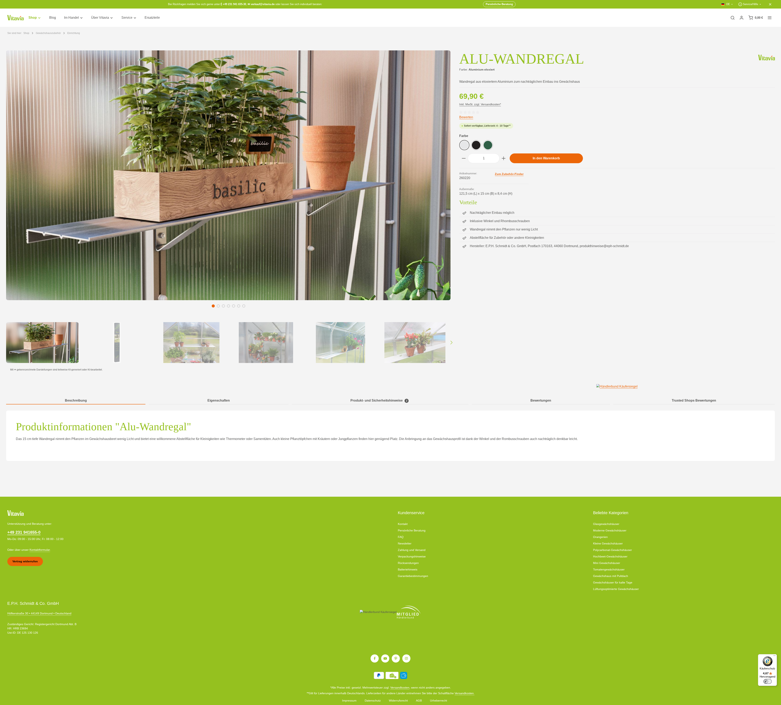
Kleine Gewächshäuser (608, 543)
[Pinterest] (396, 658)
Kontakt (403, 524)
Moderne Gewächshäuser (609, 530)
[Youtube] (385, 658)
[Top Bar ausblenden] (770, 4)
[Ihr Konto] (741, 18)
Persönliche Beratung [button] (499, 4)
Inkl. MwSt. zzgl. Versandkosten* (480, 104)
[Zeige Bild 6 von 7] (238, 305)
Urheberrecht (438, 700)
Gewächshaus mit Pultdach (610, 576)
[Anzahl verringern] (463, 158)
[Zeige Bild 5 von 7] (233, 305)
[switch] (768, 681)
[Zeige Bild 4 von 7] (228, 305)
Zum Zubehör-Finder (509, 174)
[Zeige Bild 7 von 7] (243, 305)
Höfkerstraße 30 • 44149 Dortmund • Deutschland (39, 613)
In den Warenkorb (546, 158)
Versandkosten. (464, 693)
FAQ (401, 537)
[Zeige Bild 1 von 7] (213, 305)
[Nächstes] (451, 342)
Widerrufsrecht (398, 700)
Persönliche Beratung (411, 530)
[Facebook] (375, 658)
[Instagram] (406, 658)
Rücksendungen (408, 563)
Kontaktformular (39, 549)
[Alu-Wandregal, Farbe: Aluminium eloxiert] (228, 175)
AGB (419, 700)
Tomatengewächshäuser (609, 569)
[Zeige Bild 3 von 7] (223, 305)
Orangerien (600, 537)
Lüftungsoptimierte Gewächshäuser (616, 589)
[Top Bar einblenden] (770, 18)
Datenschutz (373, 700)
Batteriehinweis (407, 569)
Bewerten (466, 117)
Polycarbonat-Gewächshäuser (612, 550)
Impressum (349, 700)
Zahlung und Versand (411, 550)
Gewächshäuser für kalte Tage (612, 582)
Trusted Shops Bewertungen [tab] (694, 400)
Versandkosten (399, 687)
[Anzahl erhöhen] (503, 158)
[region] (228, 206)
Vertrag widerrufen (25, 561)
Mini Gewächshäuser (606, 563)
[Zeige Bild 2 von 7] (218, 305)
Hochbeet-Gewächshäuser (610, 556)
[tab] (75, 400)
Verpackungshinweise (412, 556)
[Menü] (774, 656)
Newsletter (404, 543)
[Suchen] (733, 18)
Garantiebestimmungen (413, 576)
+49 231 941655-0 (23, 532)
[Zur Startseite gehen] (15, 18)
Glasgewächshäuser (606, 524)
